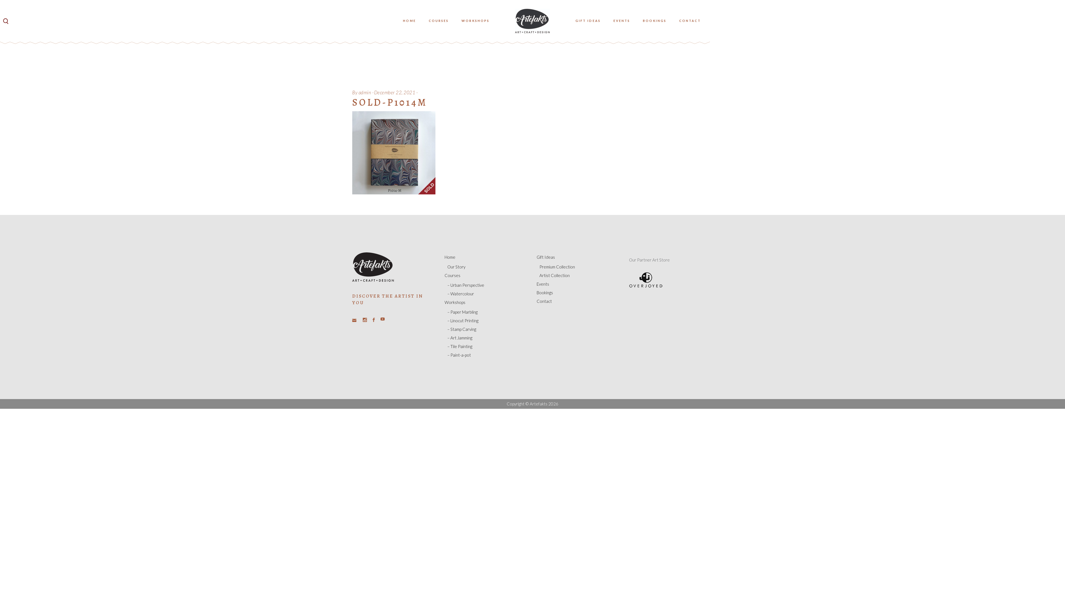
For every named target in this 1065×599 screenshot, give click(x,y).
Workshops (455, 302)
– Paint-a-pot (459, 354)
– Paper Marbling (462, 311)
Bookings (545, 292)
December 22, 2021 (394, 92)
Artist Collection (554, 275)
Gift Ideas (546, 257)
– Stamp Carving (461, 329)
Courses (452, 275)
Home (450, 257)
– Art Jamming (459, 337)
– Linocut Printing (462, 320)
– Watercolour (460, 293)
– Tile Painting (459, 346)
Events (543, 283)
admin (365, 92)
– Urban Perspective (465, 285)
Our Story (456, 266)
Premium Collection (557, 266)
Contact (544, 301)
